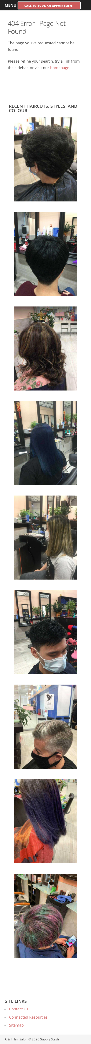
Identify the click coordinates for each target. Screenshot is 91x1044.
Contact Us (18, 1008)
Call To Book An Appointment (49, 6)
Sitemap (16, 1025)
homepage (59, 67)
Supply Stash (49, 1039)
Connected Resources (28, 1017)
